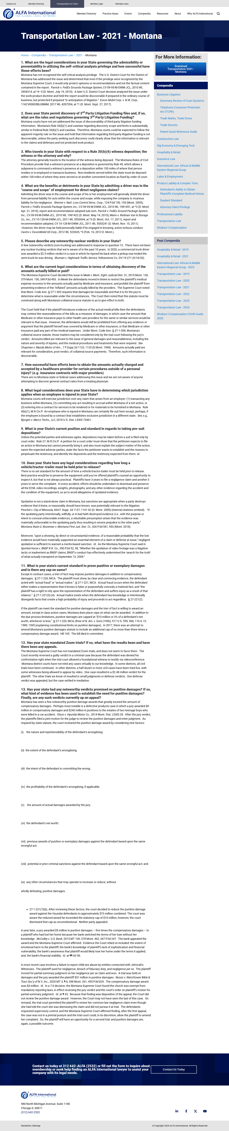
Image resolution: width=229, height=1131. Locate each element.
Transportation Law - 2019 (173, 274)
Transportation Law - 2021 (173, 287)
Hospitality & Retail (168, 152)
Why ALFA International (200, 13)
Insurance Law (166, 159)
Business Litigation (168, 94)
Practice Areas (110, 13)
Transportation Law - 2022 (173, 294)
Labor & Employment (170, 176)
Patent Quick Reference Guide (178, 131)
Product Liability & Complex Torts (177, 183)
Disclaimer (26, 1125)
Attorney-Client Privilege (175, 207)
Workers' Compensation (172, 227)
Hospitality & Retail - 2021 (172, 256)
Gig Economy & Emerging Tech (176, 145)
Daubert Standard (171, 200)
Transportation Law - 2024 (173, 307)
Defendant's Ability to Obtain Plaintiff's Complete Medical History (182, 191)
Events (128, 13)
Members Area (121, 4)
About (177, 13)
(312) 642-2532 (30, 1112)
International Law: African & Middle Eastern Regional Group (178, 167)
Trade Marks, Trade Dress (176, 118)
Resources (162, 13)
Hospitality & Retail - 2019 (172, 249)
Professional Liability (170, 214)
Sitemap (36, 1125)
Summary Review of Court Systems (182, 100)
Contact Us (11, 4)
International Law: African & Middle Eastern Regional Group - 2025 (178, 265)
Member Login (96, 4)
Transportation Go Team (67, 4)
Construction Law (168, 138)
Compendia (144, 13)
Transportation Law (169, 221)
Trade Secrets (168, 125)
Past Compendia (168, 240)
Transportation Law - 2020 (173, 280)
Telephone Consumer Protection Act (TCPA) (180, 109)
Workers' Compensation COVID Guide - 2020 (181, 316)
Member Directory (36, 4)
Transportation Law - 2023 (173, 300)
